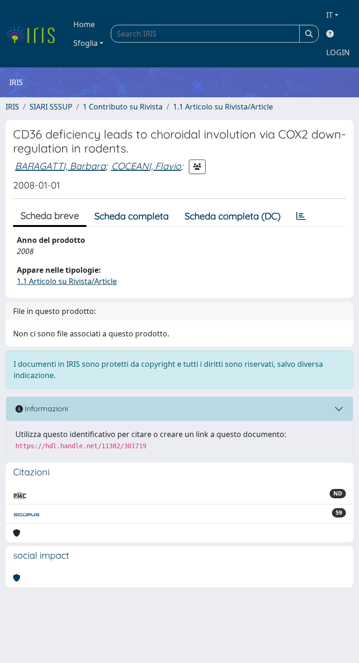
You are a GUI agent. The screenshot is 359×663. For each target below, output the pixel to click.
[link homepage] (34, 33)
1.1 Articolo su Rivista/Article (223, 107)
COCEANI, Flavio (146, 166)
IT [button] (329, 15)
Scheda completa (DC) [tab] (232, 216)
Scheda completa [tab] (131, 216)
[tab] (301, 216)
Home (84, 24)
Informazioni (45, 408)
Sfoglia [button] (85, 43)
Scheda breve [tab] (50, 215)
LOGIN (338, 52)
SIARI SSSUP (50, 107)
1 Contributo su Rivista (123, 107)
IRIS (12, 107)
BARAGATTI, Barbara (60, 166)
